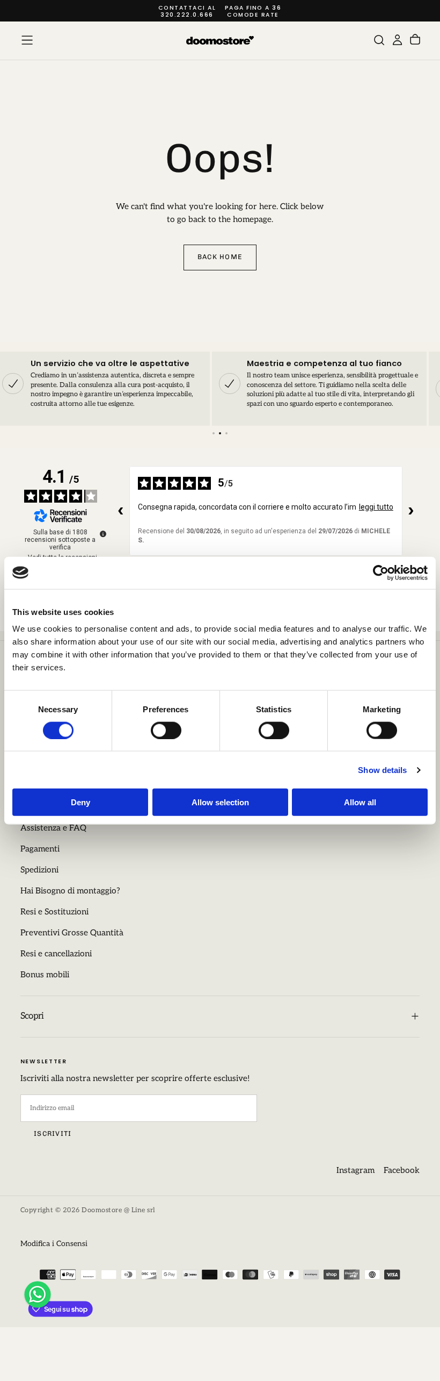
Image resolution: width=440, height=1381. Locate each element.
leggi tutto (376, 507)
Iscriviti (52, 1133)
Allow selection (220, 802)
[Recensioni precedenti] (120, 510)
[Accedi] (397, 40)
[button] (27, 40)
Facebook (402, 1170)
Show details (382, 769)
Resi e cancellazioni (56, 954)
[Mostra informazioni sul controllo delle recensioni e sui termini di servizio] (103, 533)
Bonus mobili (44, 975)
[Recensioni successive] (411, 510)
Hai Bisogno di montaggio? (70, 891)
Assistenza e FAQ (53, 828)
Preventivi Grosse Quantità (71, 933)
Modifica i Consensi (53, 1243)
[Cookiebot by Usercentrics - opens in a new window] (381, 572)
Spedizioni (39, 870)
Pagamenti (40, 849)
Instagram (355, 1170)
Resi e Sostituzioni (54, 912)
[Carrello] (415, 41)
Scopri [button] (32, 1016)
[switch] (166, 730)
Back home (220, 257)
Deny (80, 802)
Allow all (360, 802)
